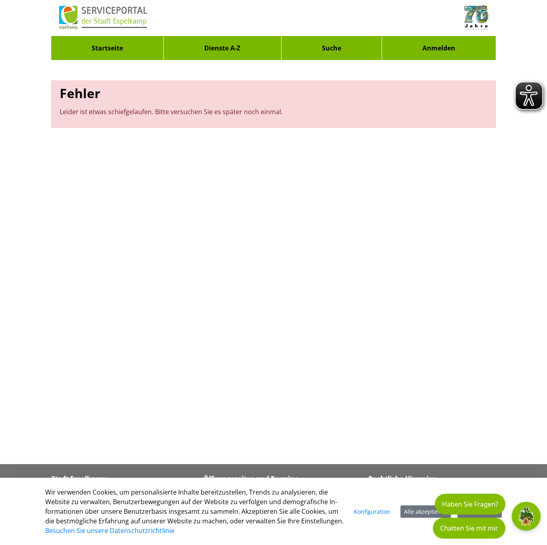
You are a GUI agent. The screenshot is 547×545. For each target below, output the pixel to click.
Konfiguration (372, 511)
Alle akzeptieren (425, 511)
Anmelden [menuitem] (438, 48)
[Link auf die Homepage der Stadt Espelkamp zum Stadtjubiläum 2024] (476, 18)
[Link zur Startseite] (103, 18)
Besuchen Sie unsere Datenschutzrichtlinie (110, 530)
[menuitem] (107, 48)
